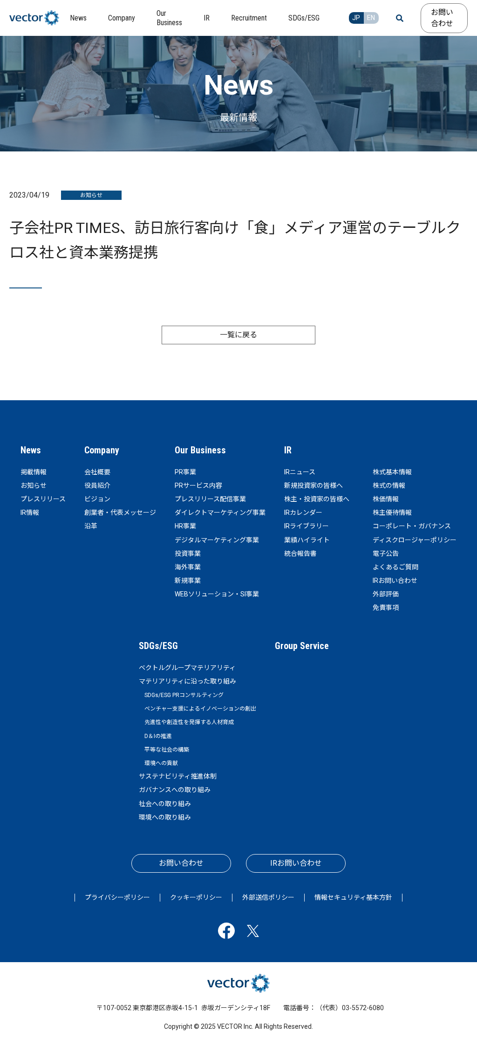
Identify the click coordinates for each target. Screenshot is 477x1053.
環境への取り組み (165, 817)
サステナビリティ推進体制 (178, 776)
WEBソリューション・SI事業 (217, 594)
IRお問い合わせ (395, 580)
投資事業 (188, 553)
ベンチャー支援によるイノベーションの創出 (200, 708)
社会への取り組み (165, 803)
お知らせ (33, 485)
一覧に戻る (238, 334)
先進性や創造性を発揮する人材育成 (189, 722)
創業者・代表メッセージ (120, 512)
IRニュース (299, 472)
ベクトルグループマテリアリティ (187, 667)
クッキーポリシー (196, 897)
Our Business (200, 450)
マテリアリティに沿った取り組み (187, 681)
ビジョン (97, 499)
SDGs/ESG (158, 645)
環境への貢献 (161, 763)
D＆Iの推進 (158, 736)
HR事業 (185, 526)
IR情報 (29, 512)
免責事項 (386, 607)
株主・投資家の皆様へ (316, 499)
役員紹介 (97, 485)
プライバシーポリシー (117, 897)
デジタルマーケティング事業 (217, 540)
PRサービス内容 (198, 485)
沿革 (90, 526)
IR (288, 450)
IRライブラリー (306, 526)
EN (371, 17)
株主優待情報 (392, 512)
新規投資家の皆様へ (313, 485)
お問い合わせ (442, 18)
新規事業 (188, 580)
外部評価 (386, 594)
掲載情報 (33, 472)
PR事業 (185, 472)
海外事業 (188, 567)
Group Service (302, 645)
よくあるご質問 (395, 567)
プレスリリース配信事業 (210, 499)
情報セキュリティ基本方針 (353, 897)
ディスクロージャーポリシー (415, 540)
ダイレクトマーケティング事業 (220, 512)
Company (101, 450)
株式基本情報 (392, 472)
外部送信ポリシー (268, 897)
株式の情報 (389, 485)
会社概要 (97, 472)
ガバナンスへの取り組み (175, 789)
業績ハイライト (307, 540)
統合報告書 (300, 553)
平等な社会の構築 (166, 749)
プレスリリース (43, 499)
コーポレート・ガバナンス (412, 526)
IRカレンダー (303, 512)
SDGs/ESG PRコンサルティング (184, 695)
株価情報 (386, 499)
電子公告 (386, 553)
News (30, 450)
